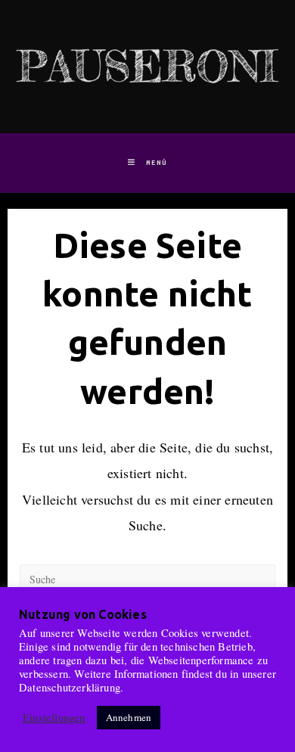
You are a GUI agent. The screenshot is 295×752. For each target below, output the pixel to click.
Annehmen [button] (129, 717)
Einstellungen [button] (54, 718)
